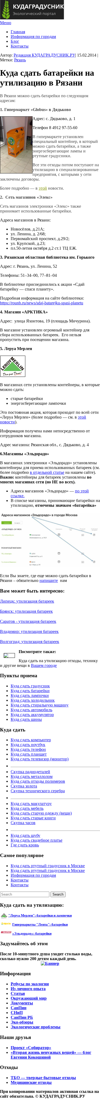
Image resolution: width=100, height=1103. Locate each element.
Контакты (20, 46)
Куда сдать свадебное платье (36, 840)
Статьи (18, 993)
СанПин (18, 1008)
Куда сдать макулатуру (31, 803)
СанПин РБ (22, 1017)
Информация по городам (33, 36)
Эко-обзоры (22, 1022)
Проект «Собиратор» (31, 1047)
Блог (15, 41)
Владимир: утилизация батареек (29, 631)
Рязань (20, 60)
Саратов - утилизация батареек (28, 621)
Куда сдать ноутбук (28, 744)
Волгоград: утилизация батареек (29, 641)
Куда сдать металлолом (32, 776)
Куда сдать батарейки (30, 690)
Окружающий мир (29, 998)
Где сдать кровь (25, 845)
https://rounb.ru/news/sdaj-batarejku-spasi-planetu (41, 303)
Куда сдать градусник (30, 686)
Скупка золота (24, 786)
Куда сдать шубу (25, 835)
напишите (48, 580)
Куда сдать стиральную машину (40, 705)
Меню (5, 22)
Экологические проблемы (36, 1027)
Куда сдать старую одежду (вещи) (41, 813)
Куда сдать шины (26, 719)
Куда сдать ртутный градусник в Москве (48, 865)
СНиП (17, 1012)
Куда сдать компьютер (31, 740)
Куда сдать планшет (29, 754)
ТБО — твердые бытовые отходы (43, 1077)
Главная (18, 31)
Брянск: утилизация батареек (26, 611)
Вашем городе (44, 665)
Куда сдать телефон (28, 749)
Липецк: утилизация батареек (27, 601)
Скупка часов (23, 822)
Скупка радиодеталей (30, 771)
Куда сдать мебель (27, 808)
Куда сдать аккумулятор (32, 714)
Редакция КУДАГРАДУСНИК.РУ (44, 55)
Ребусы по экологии (30, 984)
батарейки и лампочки (40, 915)
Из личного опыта (28, 988)
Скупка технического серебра (38, 791)
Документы (22, 1003)
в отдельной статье (47, 472)
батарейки (52, 924)
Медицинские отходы (31, 1082)
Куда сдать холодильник (33, 700)
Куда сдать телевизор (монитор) (40, 759)
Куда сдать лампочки (30, 695)
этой (43, 188)
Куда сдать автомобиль (31, 710)
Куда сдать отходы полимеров (38, 781)
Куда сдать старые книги (33, 818)
